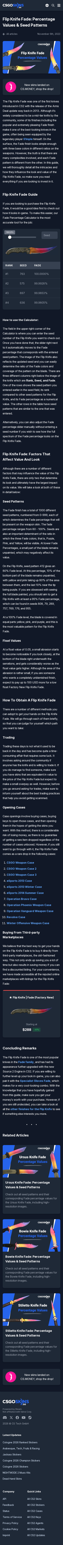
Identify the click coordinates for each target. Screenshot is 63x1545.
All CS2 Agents (35, 1523)
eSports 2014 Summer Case (25, 893)
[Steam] (31, 1417)
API (4, 1498)
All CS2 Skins (34, 1498)
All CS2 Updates (36, 1535)
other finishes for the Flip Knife (31, 1109)
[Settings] (47, 5)
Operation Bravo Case (22, 899)
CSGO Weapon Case (20, 862)
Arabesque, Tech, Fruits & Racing (21, 1448)
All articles (11, 33)
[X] (13, 1417)
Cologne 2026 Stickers (15, 1466)
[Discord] (6, 1417)
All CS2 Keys (34, 1517)
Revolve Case (16, 917)
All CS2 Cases (35, 1511)
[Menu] (59, 5)
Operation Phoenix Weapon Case (29, 905)
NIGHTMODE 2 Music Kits (16, 1472)
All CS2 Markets (36, 1529)
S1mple (28, 139)
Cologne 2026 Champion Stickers (21, 1460)
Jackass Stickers (12, 1454)
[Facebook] (19, 1417)
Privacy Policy (10, 1523)
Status (6, 1511)
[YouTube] (25, 1417)
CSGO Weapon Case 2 (21, 868)
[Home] (13, 5)
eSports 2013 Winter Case (24, 887)
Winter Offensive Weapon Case (28, 923)
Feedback (8, 1504)
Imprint (6, 1535)
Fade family (26, 1062)
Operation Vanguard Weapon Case (30, 911)
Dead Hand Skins (12, 1478)
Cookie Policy (10, 1529)
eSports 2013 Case (19, 880)
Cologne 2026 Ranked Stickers (20, 1442)
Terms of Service (12, 1517)
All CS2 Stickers (36, 1504)
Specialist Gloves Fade (35, 1081)
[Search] (53, 5)
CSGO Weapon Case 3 (21, 874)
